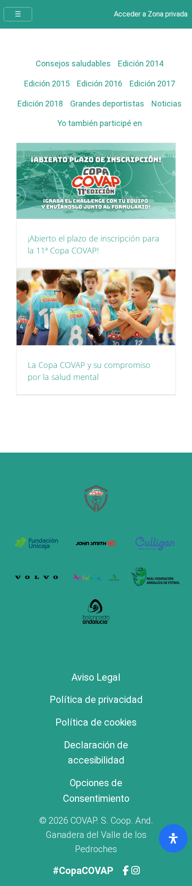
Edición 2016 (99, 83)
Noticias (166, 103)
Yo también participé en (99, 123)
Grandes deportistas (107, 103)
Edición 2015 (47, 83)
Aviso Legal (96, 677)
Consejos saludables (73, 63)
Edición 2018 (40, 103)
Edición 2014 (140, 63)
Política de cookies (96, 722)
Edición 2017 (152, 83)
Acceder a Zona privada (151, 14)
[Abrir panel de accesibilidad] (173, 838)
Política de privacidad (96, 699)
